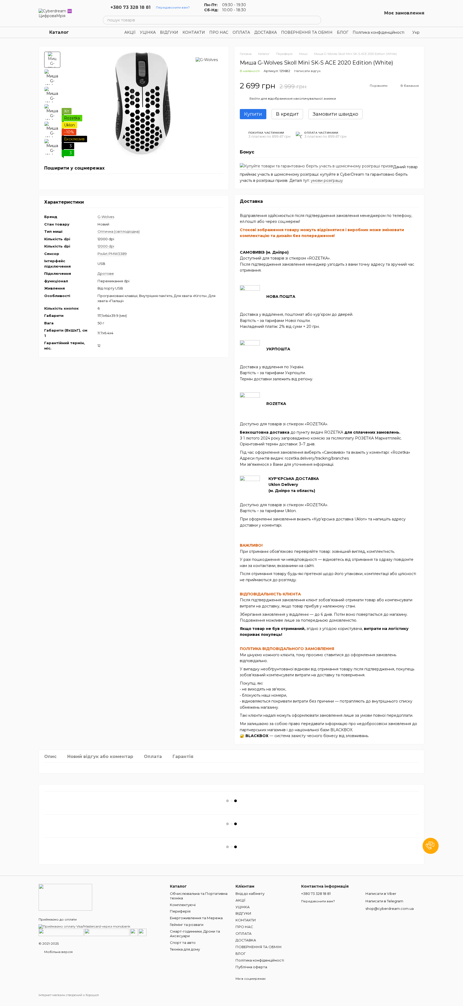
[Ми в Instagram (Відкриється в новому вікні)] (262, 7)
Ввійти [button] (254, 98)
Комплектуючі (183, 905)
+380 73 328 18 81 (130, 7)
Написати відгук (307, 71)
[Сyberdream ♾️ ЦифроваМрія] (65, 897)
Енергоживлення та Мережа (196, 918)
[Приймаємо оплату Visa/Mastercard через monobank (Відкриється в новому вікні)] (84, 926)
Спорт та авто (183, 942)
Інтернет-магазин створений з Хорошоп (69, 995)
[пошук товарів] (316, 20)
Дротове (106, 274)
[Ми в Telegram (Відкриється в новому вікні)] (268, 7)
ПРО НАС (218, 32)
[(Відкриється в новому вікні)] (134, 932)
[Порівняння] (350, 13)
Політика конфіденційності (378, 32)
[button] (431, 846)
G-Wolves (106, 217)
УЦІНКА (148, 32)
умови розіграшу (327, 180)
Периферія (180, 911)
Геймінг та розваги (186, 924)
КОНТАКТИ (193, 32)
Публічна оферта (251, 967)
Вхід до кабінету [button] (250, 893)
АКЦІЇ (130, 32)
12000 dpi (106, 246)
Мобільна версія (58, 952)
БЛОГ (342, 32)
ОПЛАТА (241, 32)
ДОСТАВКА (265, 32)
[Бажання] (364, 13)
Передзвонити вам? (173, 7)
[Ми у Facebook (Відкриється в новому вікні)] (255, 7)
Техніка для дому (185, 949)
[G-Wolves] (206, 59)
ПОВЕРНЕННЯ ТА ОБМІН (307, 32)
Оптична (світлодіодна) (119, 232)
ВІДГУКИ (169, 32)
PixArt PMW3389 (112, 254)
